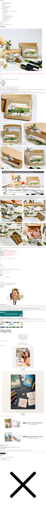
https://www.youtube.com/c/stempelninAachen (10, 251)
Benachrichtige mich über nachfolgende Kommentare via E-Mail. (8, 283)
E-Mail (1, 446)
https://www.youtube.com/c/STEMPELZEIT (9, 253)
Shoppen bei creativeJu (5, 21)
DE (24, 368)
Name (1, 270)
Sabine (18, 88)
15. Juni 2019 (3, 77)
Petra (7, 249)
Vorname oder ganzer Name (4, 445)
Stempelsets (5, 10)
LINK (21, 344)
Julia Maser (11, 457)
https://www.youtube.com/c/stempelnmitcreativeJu (9, 252)
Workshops (3, 4)
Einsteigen (3, 1)
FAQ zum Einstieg (5, 2)
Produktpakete (5, 9)
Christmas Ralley (7, 17)
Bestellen (3, 5)
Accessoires (5, 12)
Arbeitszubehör (5, 13)
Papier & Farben (5, 11)
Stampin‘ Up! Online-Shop (7, 6)
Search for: (1, 22)
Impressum (3, 458)
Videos (2, 14)
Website (1, 273)
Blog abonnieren (3, 453)
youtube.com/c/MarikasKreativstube (7, 255)
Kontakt (2, 20)
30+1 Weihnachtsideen (6, 18)
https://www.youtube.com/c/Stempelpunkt (9, 254)
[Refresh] (1, 275)
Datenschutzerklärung (5, 459)
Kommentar (1, 282)
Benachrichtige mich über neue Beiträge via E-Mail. (7, 284)
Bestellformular (6, 7)
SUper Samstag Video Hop (7, 15)
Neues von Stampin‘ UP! (5, 8)
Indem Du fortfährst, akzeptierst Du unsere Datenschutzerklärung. (10, 447)
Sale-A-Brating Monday (6, 19)
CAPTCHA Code (8, 276)
